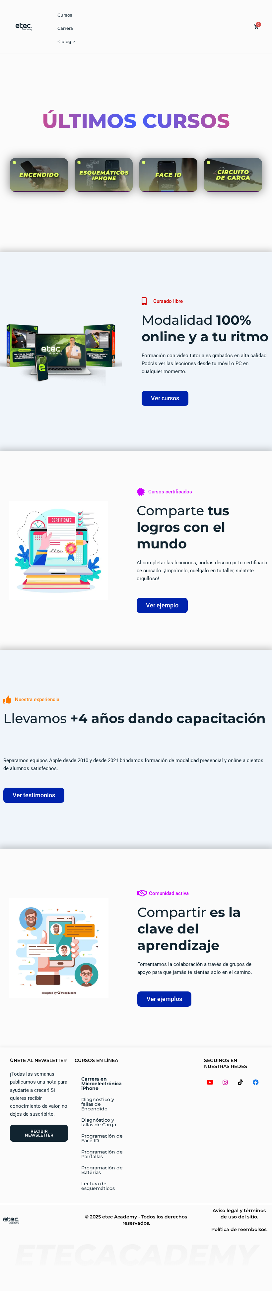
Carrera (65, 28)
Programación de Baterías (102, 1170)
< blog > (66, 41)
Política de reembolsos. (239, 1229)
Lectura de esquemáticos (98, 1186)
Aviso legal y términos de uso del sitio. (239, 1213)
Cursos (64, 15)
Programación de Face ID (102, 1138)
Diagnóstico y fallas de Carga (98, 1122)
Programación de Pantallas (102, 1154)
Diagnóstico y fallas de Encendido (97, 1104)
